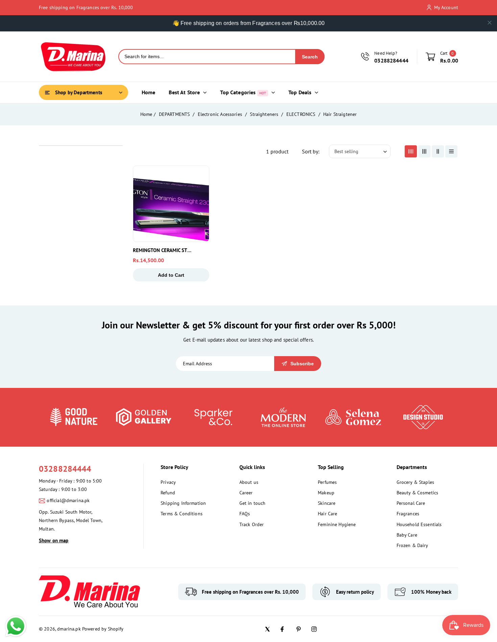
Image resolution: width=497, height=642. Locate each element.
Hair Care (327, 514)
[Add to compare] (199, 190)
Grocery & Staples (415, 482)
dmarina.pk (69, 629)
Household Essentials (419, 524)
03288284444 (65, 469)
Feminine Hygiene (337, 524)
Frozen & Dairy (412, 545)
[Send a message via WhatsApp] (15, 626)
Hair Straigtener (340, 114)
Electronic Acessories (220, 114)
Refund (168, 493)
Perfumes (327, 482)
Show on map (54, 540)
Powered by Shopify (103, 629)
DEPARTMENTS (175, 114)
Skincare (326, 503)
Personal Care (411, 503)
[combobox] (207, 56)
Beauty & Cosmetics (418, 493)
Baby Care (407, 535)
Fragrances (408, 514)
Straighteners (265, 114)
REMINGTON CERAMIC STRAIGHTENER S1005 (163, 250)
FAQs (244, 514)
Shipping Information (183, 503)
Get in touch (252, 503)
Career (246, 493)
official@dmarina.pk (68, 500)
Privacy (168, 482)
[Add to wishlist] (199, 206)
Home (146, 114)
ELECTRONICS (301, 114)
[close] (489, 23)
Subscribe (302, 363)
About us (248, 482)
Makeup (326, 493)
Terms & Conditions (182, 514)
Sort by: (311, 151)
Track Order (251, 524)
